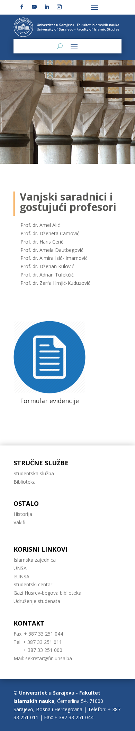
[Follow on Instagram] (59, 7)
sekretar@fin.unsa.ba (48, 658)
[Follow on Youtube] (34, 7)
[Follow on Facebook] (22, 7)
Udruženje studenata (37, 601)
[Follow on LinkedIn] (47, 7)
